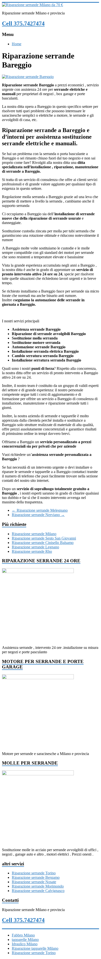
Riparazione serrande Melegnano (40, 510)
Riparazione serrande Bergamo (36, 877)
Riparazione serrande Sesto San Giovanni (44, 538)
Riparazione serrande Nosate (34, 882)
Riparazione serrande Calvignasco (38, 891)
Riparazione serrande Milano (34, 534)
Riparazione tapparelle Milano (35, 948)
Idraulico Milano (25, 944)
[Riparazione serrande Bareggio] (28, 77)
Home (16, 44)
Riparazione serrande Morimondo (38, 886)
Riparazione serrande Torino (34, 873)
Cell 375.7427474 (23, 23)
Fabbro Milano (23, 935)
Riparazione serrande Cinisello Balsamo (43, 543)
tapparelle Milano (25, 939)
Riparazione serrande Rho (32, 551)
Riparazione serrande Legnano (35, 547)
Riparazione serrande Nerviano (38, 515)
